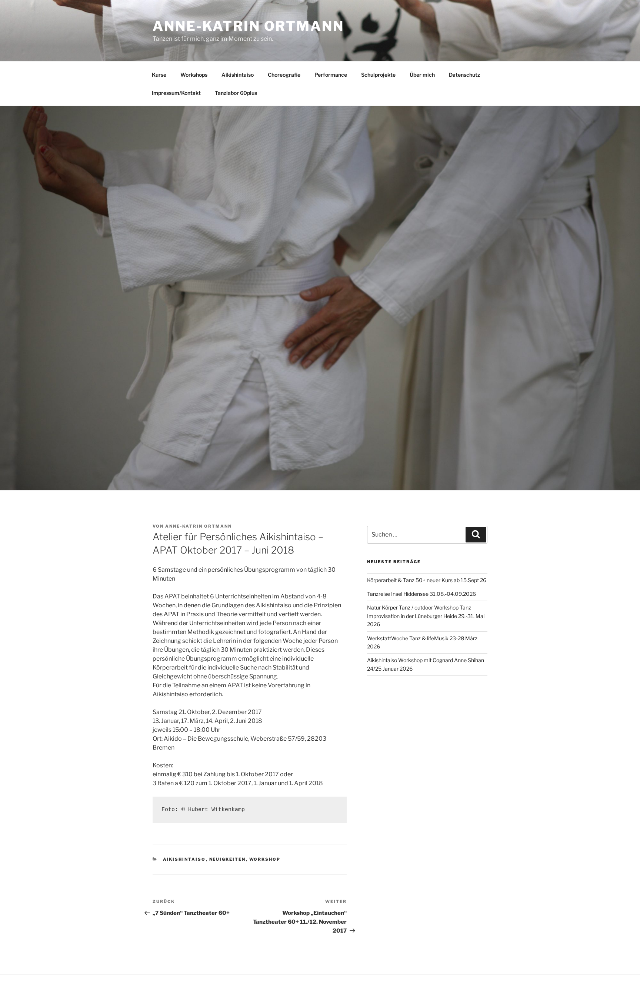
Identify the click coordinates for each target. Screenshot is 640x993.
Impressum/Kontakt (176, 93)
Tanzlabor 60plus (236, 93)
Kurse (159, 75)
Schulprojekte (378, 75)
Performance (330, 75)
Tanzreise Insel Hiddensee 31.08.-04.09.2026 (421, 594)
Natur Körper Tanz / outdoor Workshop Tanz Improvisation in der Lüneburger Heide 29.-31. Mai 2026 (425, 615)
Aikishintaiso (237, 75)
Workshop (265, 859)
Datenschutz (464, 75)
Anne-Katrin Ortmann (248, 26)
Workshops (193, 75)
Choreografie (284, 75)
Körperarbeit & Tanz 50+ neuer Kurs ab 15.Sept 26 (426, 580)
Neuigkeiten (227, 859)
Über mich (422, 75)
